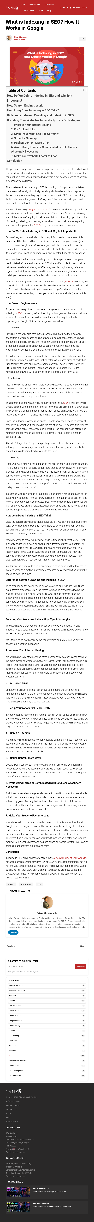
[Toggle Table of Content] (83, 90)
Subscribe (81, 967)
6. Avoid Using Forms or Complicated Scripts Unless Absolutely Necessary (44, 149)
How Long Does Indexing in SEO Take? (33, 110)
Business (46, 996)
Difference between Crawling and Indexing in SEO (40, 115)
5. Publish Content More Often (30, 142)
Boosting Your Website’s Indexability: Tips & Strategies (43, 120)
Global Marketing (46, 1016)
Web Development (46, 1071)
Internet (46, 1031)
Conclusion (14, 160)
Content (46, 1000)
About (40, 11)
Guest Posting (34, 4)
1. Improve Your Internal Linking (31, 125)
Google (69, 281)
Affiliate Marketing (46, 985)
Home (23, 4)
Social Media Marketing (46, 1061)
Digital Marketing (46, 1011)
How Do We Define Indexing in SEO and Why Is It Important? (39, 98)
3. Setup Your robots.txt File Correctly (35, 134)
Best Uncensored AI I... (41, 1204)
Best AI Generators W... (42, 1188)
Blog (49, 11)
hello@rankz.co (18, 1152)
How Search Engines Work (25, 105)
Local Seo (46, 1041)
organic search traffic (40, 209)
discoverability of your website (70, 857)
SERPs (37, 225)
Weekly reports (46, 1076)
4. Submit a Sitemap (24, 138)
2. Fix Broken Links (23, 129)
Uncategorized (46, 1066)
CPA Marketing (46, 1006)
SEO (82, 39)
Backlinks (11, 884)
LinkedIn (13, 932)
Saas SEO (46, 1051)
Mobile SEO (46, 1046)
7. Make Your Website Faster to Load (34, 156)
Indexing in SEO (26, 884)
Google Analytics (46, 1021)
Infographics (49, 4)
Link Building (29, 11)
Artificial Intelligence (46, 990)
